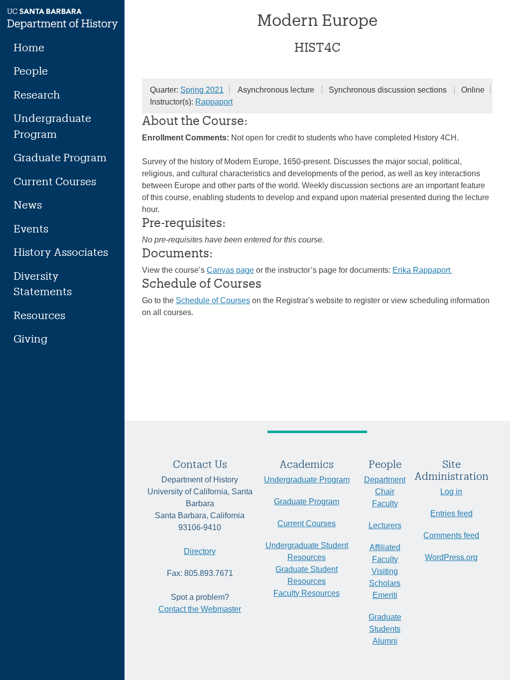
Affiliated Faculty (385, 553)
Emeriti (385, 595)
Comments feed (451, 535)
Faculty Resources (306, 593)
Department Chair (384, 485)
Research (36, 94)
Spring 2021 (202, 90)
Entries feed (451, 513)
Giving (30, 338)
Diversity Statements (42, 283)
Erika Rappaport (422, 270)
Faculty (385, 503)
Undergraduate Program (52, 126)
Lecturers (385, 525)
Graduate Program (60, 157)
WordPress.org (451, 557)
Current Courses (54, 181)
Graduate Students (385, 623)
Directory (200, 551)
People (30, 70)
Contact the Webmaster (199, 609)
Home (28, 47)
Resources (39, 315)
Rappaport (214, 102)
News (27, 204)
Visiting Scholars (384, 577)
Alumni (385, 641)
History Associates (60, 251)
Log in (451, 491)
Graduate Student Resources (306, 575)
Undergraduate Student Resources (306, 551)
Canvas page (230, 270)
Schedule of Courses (213, 300)
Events (30, 228)
